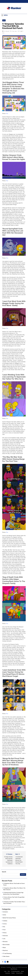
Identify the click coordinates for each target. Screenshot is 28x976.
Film (4, 926)
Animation (5, 912)
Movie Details (6, 944)
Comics (5, 923)
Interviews (5, 935)
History (4, 932)
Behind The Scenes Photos (9, 917)
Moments (5, 941)
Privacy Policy (19, 973)
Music (4, 947)
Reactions (5, 950)
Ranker (13, 973)
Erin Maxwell (6, 31)
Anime (4, 914)
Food (4, 929)
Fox (7, 113)
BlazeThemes (14, 969)
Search (4, 872)
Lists (4, 20)
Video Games (6, 956)
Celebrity (5, 920)
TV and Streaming (7, 953)
